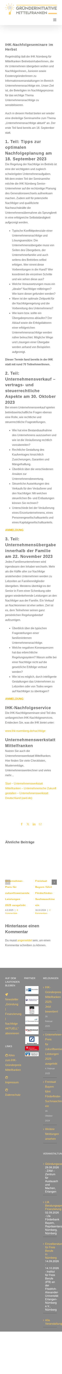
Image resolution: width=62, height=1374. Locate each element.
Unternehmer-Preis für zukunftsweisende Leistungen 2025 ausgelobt (17, 893)
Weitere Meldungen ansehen (50, 1134)
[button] (7, 882)
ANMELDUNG (14, 530)
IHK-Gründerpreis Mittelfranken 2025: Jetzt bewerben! (50, 999)
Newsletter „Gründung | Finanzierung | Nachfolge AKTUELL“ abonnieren (13, 1016)
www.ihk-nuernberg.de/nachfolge (25, 730)
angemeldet (24, 940)
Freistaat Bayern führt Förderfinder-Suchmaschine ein (45, 893)
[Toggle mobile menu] (55, 20)
